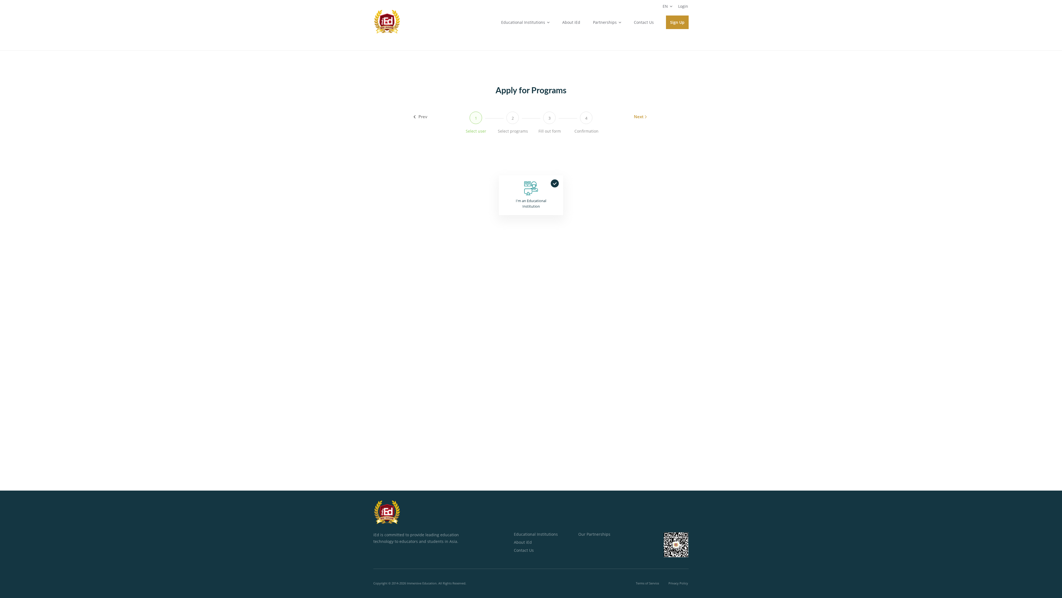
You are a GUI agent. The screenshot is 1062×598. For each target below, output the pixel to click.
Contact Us (644, 22)
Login (683, 6)
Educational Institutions (536, 534)
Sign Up (677, 22)
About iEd (571, 22)
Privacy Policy (678, 583)
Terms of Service (647, 583)
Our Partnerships (594, 534)
